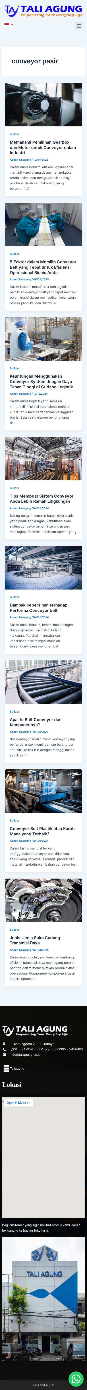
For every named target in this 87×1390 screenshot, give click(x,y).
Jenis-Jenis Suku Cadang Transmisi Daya (35, 940)
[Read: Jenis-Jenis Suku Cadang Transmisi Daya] (43, 900)
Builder (14, 134)
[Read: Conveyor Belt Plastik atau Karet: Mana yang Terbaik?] (43, 791)
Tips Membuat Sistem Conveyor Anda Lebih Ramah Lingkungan (41, 499)
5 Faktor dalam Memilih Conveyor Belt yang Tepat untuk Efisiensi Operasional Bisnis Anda (43, 267)
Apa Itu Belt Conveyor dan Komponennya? (36, 722)
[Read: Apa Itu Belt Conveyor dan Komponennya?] (43, 682)
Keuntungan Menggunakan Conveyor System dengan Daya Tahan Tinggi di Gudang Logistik (41, 381)
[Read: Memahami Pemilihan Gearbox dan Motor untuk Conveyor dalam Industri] (43, 104)
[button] (79, 25)
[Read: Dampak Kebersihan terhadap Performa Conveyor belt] (43, 567)
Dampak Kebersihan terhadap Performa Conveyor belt (38, 607)
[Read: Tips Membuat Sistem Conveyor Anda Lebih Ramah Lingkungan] (43, 458)
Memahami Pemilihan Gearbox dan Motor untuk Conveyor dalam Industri (43, 147)
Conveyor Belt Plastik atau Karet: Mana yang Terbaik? (42, 831)
